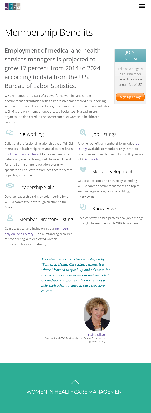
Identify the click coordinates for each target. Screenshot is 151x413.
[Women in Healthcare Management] (13, 8)
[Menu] (142, 5)
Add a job (91, 159)
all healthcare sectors (23, 154)
